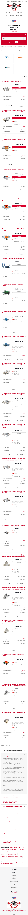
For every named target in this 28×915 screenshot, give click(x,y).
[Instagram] (15, 21)
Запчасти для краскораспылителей (9, 854)
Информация (14, 870)
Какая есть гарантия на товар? (9, 829)
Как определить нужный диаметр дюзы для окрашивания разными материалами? (13, 796)
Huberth (3, 849)
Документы (14, 877)
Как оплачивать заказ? (8, 825)
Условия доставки (14, 881)
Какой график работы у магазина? (10, 817)
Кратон (15, 847)
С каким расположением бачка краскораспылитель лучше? (10, 802)
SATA (23, 847)
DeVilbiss (7, 851)
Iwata (24, 96)
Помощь (14, 872)
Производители (14, 887)
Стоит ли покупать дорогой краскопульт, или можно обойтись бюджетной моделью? (13, 812)
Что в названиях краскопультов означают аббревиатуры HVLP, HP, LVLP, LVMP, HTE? (12, 755)
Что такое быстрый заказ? (8, 821)
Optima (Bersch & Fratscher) (12, 849)
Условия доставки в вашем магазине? (11, 837)
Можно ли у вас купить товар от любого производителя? (12, 841)
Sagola (10, 858)
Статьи (14, 884)
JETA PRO (17, 851)
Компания (14, 869)
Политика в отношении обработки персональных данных (14, 910)
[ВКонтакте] (13, 21)
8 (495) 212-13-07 (14, 30)
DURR (11, 847)
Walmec (23, 214)
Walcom (23, 155)
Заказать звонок (14, 31)
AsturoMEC (22, 849)
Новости (14, 875)
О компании (14, 874)
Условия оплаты (14, 880)
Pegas (21, 856)
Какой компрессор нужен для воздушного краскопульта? (12, 807)
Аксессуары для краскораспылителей (9, 856)
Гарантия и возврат (14, 883)
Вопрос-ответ (14, 885)
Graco (2, 851)
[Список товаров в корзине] (17, 43)
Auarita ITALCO (4, 858)
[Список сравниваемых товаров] (9, 42)
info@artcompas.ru (14, 19)
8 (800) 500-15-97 (14, 28)
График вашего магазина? (8, 833)
